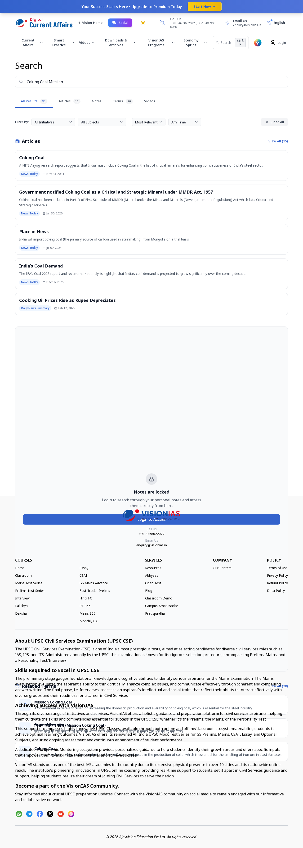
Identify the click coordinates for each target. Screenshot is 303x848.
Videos (84, 42)
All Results (33, 101)
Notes (96, 101)
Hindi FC (86, 598)
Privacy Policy (277, 575)
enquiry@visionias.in (151, 545)
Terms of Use (277, 568)
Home (20, 568)
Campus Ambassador (161, 605)
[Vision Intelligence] (258, 42)
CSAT (84, 575)
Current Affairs (28, 42)
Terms (122, 101)
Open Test (153, 583)
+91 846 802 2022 (183, 23)
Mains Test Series (28, 583)
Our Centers (222, 568)
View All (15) (278, 141)
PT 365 (85, 605)
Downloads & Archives (116, 42)
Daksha (21, 613)
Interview (22, 598)
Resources (153, 568)
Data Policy (276, 590)
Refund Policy (277, 583)
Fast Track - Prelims (95, 590)
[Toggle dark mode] (143, 23)
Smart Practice (59, 42)
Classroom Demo (158, 598)
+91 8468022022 (152, 533)
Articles (69, 101)
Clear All (277, 122)
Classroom (23, 575)
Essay (84, 568)
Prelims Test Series (30, 590)
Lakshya (21, 605)
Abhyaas (151, 575)
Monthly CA (89, 621)
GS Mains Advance (94, 583)
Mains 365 (87, 613)
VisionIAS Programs (156, 42)
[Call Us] (162, 22)
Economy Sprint (191, 42)
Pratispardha (155, 613)
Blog (148, 590)
